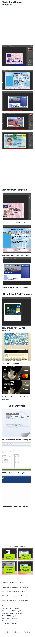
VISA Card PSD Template (11, 364)
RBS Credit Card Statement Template (15, 506)
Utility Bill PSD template (9, 623)
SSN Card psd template (25, 556)
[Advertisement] (17, 24)
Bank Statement (7, 606)
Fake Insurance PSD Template (12, 613)
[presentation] (17, 55)
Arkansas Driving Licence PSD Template (15, 148)
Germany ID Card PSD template (9, 570)
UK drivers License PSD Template (17, 63)
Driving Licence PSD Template (12, 611)
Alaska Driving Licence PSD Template (14, 110)
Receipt (4, 621)
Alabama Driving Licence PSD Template (15, 88)
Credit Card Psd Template (10, 608)
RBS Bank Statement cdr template (14, 473)
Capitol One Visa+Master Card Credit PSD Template (17, 398)
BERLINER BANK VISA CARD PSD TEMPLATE (13, 329)
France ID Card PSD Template (25, 569)
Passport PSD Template (10, 618)
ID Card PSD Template (17, 546)
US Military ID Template (9, 556)
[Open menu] (31, 3)
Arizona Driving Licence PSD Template (15, 129)
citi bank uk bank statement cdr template (16, 440)
